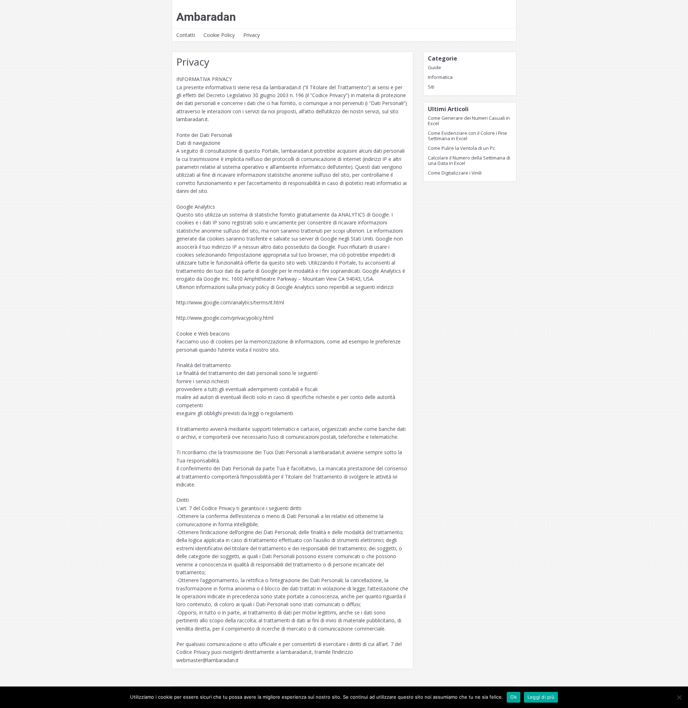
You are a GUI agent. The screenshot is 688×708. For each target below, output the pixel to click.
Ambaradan (206, 17)
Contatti (185, 35)
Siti (431, 87)
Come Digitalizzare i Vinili (455, 173)
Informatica (440, 77)
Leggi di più (540, 697)
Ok (513, 697)
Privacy (251, 35)
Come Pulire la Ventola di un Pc (461, 148)
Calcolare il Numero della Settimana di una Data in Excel (469, 160)
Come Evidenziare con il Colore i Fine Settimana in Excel (467, 136)
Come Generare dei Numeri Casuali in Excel (469, 121)
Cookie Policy (219, 35)
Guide (434, 67)
